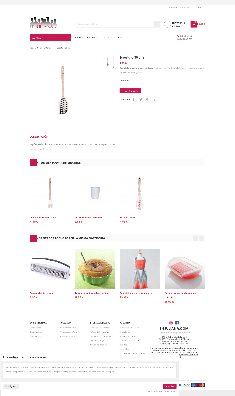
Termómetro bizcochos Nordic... (92, 293)
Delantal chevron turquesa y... (136, 293)
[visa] (178, 384)
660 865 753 (186, 39)
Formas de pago (97, 340)
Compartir (134, 99)
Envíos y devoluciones (99, 328)
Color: (167, 297)
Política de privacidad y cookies (162, 391)
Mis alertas (124, 349)
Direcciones (125, 332)
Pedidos (123, 345)
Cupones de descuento (130, 328)
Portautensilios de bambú (89, 217)
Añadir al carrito (130, 91)
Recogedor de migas (41, 293)
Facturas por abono (128, 336)
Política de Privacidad (99, 332)
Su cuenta (125, 322)
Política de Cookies (98, 345)
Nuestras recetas (67, 336)
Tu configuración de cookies (132, 353)
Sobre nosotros (37, 332)
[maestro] (194, 384)
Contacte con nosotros (179, 7)
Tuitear (141, 99)
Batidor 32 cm (127, 217)
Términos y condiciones (100, 336)
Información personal (129, 340)
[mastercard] (201, 384)
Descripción (39, 137)
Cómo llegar (35, 328)
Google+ (148, 99)
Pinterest (155, 99)
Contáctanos (35, 336)
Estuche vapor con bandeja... (180, 293)
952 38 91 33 (185, 35)
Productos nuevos (68, 328)
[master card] (186, 384)
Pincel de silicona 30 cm (43, 217)
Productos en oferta (68, 332)
